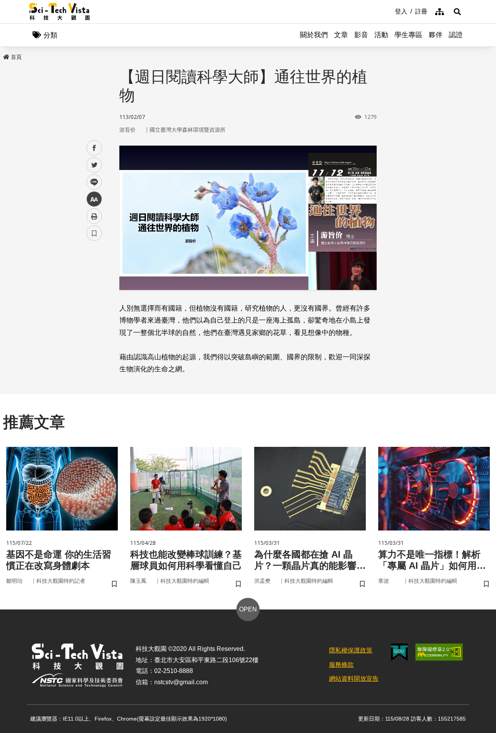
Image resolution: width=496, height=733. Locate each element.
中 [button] (94, 199)
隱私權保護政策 (350, 650)
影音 (361, 35)
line (92, 182)
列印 (94, 216)
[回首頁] (59, 11)
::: (389, 11)
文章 (341, 35)
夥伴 (436, 35)
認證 (456, 35)
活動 (381, 35)
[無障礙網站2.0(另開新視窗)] (439, 652)
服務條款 (341, 664)
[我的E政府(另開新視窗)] (399, 652)
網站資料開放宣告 (354, 678)
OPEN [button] (248, 609)
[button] (457, 11)
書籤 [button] (94, 233)
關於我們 (314, 35)
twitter (94, 165)
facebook (94, 148)
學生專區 (408, 35)
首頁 (16, 57)
